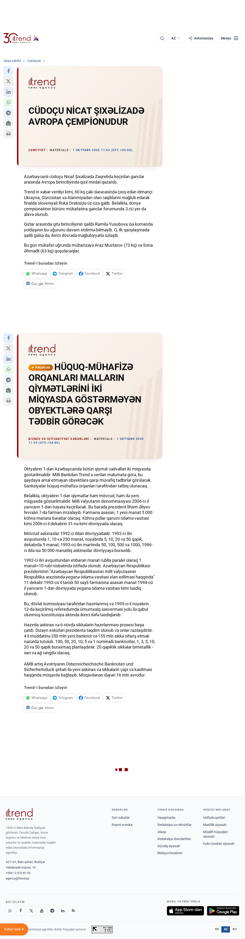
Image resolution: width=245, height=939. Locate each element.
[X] (31, 910)
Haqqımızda (166, 817)
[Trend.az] (21, 38)
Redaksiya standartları (174, 839)
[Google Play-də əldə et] (223, 911)
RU (235, 929)
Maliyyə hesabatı (169, 853)
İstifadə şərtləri (214, 817)
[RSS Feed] (73, 910)
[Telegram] (52, 910)
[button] (8, 71)
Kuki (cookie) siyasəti (218, 844)
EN (217, 929)
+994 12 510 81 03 (18, 873)
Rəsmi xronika (122, 825)
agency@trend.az (17, 878)
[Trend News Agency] (19, 814)
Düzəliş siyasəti (168, 846)
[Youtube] (41, 910)
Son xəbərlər (121, 817)
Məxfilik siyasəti (214, 825)
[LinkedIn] (62, 910)
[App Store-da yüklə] (185, 911)
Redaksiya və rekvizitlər (174, 825)
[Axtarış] (162, 38)
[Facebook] (20, 910)
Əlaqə (161, 832)
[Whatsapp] (10, 910)
